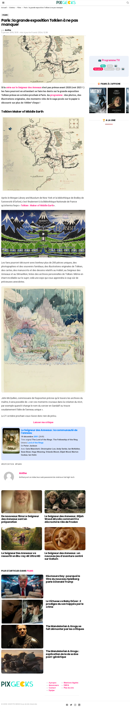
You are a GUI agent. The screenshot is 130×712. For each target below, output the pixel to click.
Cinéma (12, 8)
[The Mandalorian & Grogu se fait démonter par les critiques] (22, 637)
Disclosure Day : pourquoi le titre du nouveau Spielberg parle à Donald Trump (63, 579)
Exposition (8, 464)
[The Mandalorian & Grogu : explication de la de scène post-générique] (22, 662)
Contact (52, 688)
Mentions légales (71, 683)
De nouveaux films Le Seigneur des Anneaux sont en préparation (20, 519)
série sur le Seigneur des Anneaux (23, 87)
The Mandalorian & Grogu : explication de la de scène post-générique (62, 654)
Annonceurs (54, 685)
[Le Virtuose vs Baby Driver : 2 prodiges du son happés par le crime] (22, 612)
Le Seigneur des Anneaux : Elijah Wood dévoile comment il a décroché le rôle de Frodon (64, 519)
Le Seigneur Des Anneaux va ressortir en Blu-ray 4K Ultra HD (20, 554)
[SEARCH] (128, 3)
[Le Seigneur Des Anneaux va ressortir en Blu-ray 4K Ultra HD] (21, 538)
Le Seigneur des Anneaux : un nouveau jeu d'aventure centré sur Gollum (64, 556)
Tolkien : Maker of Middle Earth (37, 205)
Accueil (4, 8)
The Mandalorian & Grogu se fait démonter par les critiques (65, 627)
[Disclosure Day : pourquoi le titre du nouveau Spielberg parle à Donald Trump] (22, 586)
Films (19, 8)
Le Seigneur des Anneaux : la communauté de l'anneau (49, 431)
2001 (36, 436)
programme (56, 95)
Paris (19, 464)
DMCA (66, 685)
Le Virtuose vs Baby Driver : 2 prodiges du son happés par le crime (65, 604)
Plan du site (69, 688)
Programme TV (111, 60)
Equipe (51, 690)
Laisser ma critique (43, 422)
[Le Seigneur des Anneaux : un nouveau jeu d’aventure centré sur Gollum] (65, 538)
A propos (52, 683)
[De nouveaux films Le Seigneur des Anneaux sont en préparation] (21, 501)
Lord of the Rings (35, 443)
